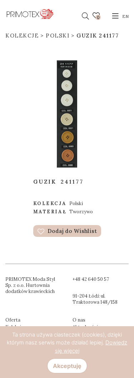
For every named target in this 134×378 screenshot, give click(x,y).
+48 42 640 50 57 (91, 279)
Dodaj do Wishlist (71, 231)
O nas (79, 320)
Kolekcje (22, 35)
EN (125, 16)
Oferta (12, 320)
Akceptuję (67, 365)
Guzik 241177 (97, 35)
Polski (57, 35)
